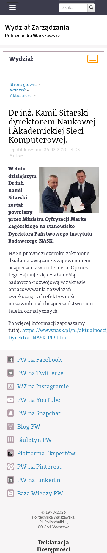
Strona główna (23, 84)
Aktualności (21, 95)
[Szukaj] (91, 7)
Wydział (21, 59)
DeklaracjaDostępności (53, 546)
